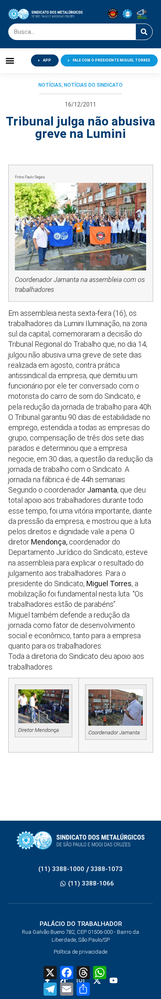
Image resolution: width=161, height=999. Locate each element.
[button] (10, 60)
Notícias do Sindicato (93, 85)
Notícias (50, 85)
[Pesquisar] (144, 32)
